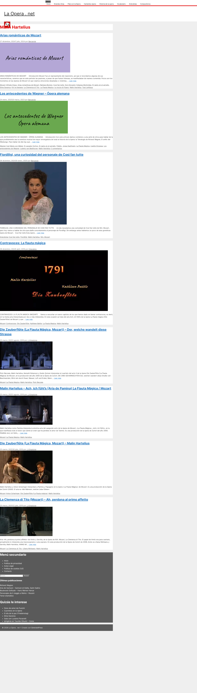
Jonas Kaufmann (69, 146)
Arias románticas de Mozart (20, 35)
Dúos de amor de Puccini (14, 608)
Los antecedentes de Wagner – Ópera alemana (34, 93)
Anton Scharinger (12, 493)
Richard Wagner (6, 585)
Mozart (3, 85)
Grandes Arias (59, 4)
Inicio (48, 4)
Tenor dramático (7, 596)
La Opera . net (19, 13)
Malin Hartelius (75, 87)
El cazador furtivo (31, 146)
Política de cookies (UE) (14, 569)
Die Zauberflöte (23, 323)
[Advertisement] (61, 661)
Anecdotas (4, 237)
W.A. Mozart (45, 237)
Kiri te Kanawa (17, 87)
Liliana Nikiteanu (29, 549)
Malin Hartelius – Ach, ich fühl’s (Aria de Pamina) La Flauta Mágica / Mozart (55, 388)
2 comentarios (56, 148)
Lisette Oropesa (96, 146)
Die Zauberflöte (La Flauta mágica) (34, 493)
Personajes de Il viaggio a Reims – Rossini (17, 593)
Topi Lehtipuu (87, 87)
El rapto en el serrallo (100, 85)
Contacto (8, 571)
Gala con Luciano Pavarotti (15, 619)
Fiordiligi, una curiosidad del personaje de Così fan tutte (41, 154)
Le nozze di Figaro (61, 87)
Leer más (72, 81)
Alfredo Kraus (11, 85)
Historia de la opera (106, 4)
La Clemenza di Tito (31, 87)
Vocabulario (121, 4)
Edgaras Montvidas (83, 85)
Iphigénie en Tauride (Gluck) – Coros (19, 621)
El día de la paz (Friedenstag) (16, 613)
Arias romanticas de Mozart (28, 85)
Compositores (145, 4)
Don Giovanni (70, 85)
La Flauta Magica (46, 87)
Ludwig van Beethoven (29, 148)
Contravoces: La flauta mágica (22, 243)
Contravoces (11, 323)
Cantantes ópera (90, 4)
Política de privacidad (13, 563)
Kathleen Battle (36, 323)
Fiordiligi (23, 237)
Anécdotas (133, 4)
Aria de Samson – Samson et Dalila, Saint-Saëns (20, 588)
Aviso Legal (9, 566)
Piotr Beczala (38, 382)
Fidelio (59, 146)
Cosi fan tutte (58, 85)
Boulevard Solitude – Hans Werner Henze (17, 591)
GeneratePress (37, 628)
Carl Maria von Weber (14, 146)
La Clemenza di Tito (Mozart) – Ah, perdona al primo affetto (44, 499)
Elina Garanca (5, 87)
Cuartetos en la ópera (13, 611)
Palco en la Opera (74, 4)
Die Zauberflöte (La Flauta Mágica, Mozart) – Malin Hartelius (45, 443)
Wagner (3, 146)
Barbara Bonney (46, 85)
